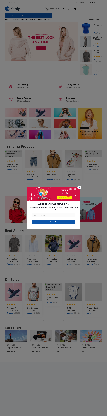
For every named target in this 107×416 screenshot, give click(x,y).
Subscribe (53, 222)
